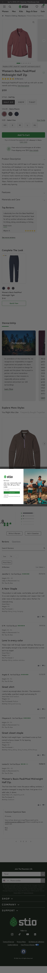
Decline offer (6, 494)
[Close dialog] (46, 470)
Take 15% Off (12, 492)
